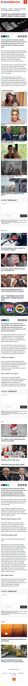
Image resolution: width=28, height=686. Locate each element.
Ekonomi (11, 8)
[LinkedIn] (6, 36)
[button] (21, 36)
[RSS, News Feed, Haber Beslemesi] (14, 679)
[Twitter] (4, 36)
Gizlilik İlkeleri (21, 673)
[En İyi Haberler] (10, 2)
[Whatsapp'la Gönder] (8, 36)
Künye (10, 673)
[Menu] (25, 2)
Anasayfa (5, 8)
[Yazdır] (19, 36)
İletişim (14, 673)
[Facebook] (2, 36)
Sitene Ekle (13, 674)
